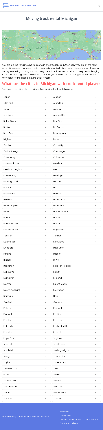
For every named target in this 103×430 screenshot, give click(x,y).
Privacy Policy (65, 415)
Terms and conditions (69, 423)
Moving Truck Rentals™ (20, 416)
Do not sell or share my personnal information (79, 419)
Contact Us (64, 412)
